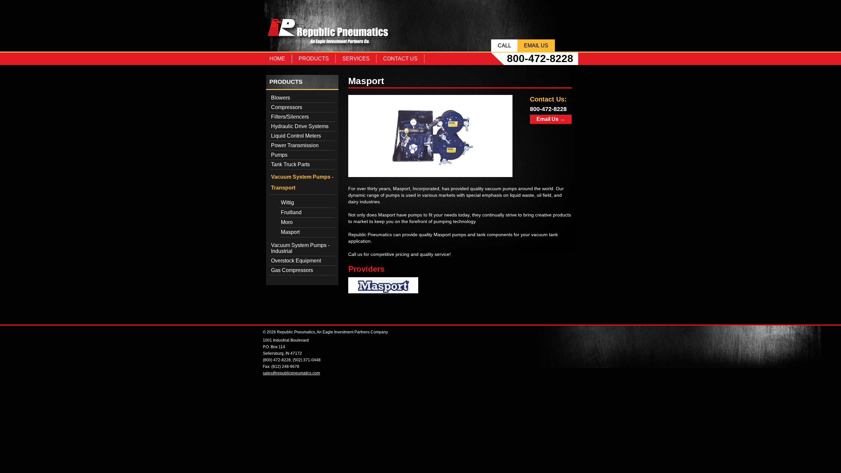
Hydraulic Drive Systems (300, 126)
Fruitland (291, 212)
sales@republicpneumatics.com (291, 373)
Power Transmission (295, 145)
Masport (290, 232)
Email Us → (550, 119)
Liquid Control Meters (296, 136)
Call (504, 45)
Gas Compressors (292, 270)
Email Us (536, 45)
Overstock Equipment (296, 260)
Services (356, 58)
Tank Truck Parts (290, 164)
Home (277, 58)
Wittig (287, 202)
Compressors (286, 107)
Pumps (279, 155)
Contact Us (400, 58)
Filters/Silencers (290, 117)
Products (314, 58)
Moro (287, 222)
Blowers (280, 98)
